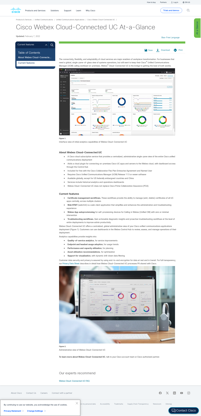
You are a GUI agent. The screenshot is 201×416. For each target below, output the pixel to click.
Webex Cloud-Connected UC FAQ (74, 381)
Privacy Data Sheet (70, 263)
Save (150, 50)
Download (165, 50)
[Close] (76, 403)
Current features (26, 63)
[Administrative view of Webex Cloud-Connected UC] (117, 343)
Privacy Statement (12, 411)
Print (181, 50)
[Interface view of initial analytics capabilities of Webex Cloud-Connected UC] (117, 135)
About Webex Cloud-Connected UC (35, 57)
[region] (40, 408)
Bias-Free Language (170, 37)
